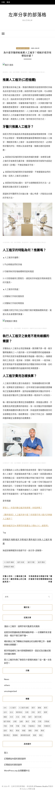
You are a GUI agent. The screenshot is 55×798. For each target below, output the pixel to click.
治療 (21, 721)
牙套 (5, 726)
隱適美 (15, 735)
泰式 (27, 721)
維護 (23, 730)
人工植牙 (13, 708)
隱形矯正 (7, 735)
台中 (5, 712)
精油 (17, 730)
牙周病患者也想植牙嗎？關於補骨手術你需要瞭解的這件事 (40, 579)
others (7, 685)
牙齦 (39, 726)
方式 (11, 717)
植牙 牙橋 (31, 562)
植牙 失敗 (20, 562)
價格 (39, 708)
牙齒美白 (31, 726)
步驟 (14, 721)
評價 (36, 730)
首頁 (8, 2)
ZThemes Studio (41, 786)
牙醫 (17, 726)
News (6, 679)
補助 (30, 730)
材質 (23, 717)
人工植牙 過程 (24, 708)
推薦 (5, 717)
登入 (6, 752)
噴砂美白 (19, 712)
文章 (3, 2)
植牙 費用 (41, 562)
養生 (40, 735)
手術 (33, 712)
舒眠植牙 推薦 (9, 567)
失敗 (26, 712)
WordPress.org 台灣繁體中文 (17, 770)
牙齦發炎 (47, 726)
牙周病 (46, 721)
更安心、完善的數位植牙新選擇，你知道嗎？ (22, 507)
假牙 (33, 708)
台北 (11, 712)
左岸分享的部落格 (27, 14)
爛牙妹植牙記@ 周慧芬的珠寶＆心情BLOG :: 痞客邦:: (26, 525)
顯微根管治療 (25, 735)
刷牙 (45, 708)
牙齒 (23, 726)
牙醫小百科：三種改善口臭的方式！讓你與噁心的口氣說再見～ (14, 579)
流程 (33, 721)
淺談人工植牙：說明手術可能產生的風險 (22, 626)
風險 (34, 735)
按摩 (45, 712)
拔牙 (39, 712)
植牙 (30, 717)
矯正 (11, 730)
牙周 (39, 721)
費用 (42, 730)
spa (5, 708)
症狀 (5, 730)
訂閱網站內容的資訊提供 (15, 758)
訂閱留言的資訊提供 (13, 764)
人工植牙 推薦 (9, 562)
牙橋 (11, 726)
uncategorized (23, 48)
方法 (17, 717)
